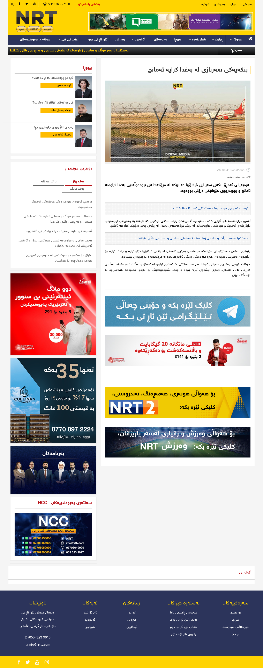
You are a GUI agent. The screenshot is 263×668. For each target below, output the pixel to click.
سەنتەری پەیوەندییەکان (35, 39)
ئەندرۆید (90, 620)
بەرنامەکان (160, 39)
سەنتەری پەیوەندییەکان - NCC (65, 503)
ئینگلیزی (132, 627)
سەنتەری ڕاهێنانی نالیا (183, 613)
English (34, 29)
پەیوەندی (219, 4)
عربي (21, 29)
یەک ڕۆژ (78, 181)
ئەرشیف (204, 4)
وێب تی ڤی (68, 39)
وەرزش (120, 39)
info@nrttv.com (39, 645)
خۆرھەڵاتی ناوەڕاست (236, 627)
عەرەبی (131, 620)
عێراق (235, 620)
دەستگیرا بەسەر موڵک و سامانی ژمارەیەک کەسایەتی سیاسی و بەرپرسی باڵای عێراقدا (93, 50)
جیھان (235, 634)
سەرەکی (247, 4)
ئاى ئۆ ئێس (90, 613)
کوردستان (235, 613)
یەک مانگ (77, 189)
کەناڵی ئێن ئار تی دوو (183, 627)
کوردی (47, 29)
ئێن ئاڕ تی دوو (97, 39)
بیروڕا (177, 39)
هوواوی (90, 627)
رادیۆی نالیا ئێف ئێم (183, 634)
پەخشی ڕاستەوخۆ (89, 4)
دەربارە (234, 4)
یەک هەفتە (49, 181)
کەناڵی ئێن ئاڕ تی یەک (183, 620)
